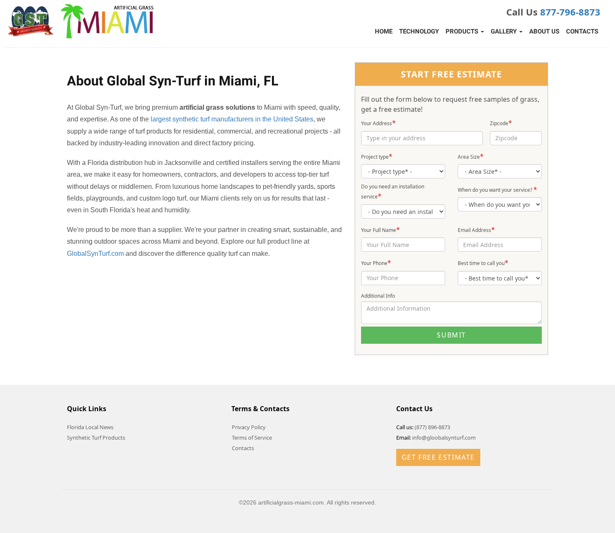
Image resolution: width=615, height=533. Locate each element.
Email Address (476, 229)
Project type (376, 156)
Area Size (471, 156)
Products (463, 31)
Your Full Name (380, 229)
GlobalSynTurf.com (95, 253)
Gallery (504, 31)
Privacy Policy (249, 427)
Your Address (378, 122)
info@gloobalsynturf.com (444, 437)
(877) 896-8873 (432, 427)
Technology (419, 31)
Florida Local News (90, 427)
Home (383, 31)
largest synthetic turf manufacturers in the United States (232, 119)
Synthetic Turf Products (96, 437)
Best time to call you (483, 262)
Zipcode (501, 122)
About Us (544, 31)
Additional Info (378, 296)
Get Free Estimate (438, 457)
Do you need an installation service (392, 192)
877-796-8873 (570, 11)
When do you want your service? (497, 189)
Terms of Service (252, 437)
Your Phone (376, 262)
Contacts (582, 31)
